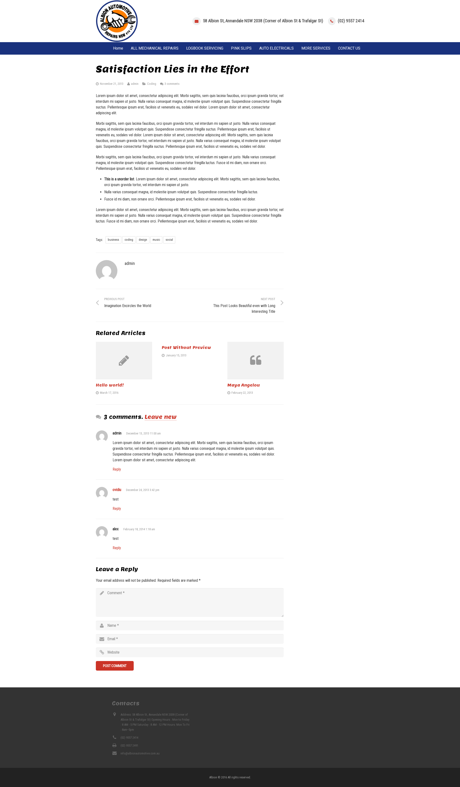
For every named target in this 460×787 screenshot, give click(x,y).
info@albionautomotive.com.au (140, 753)
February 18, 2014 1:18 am (139, 529)
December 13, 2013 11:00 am (143, 433)
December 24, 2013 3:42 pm (142, 490)
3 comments (172, 84)
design (143, 239)
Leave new (161, 416)
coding (129, 239)
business (113, 239)
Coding (151, 84)
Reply (117, 469)
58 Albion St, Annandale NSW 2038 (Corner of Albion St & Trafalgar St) (263, 20)
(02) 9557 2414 (351, 20)
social (169, 239)
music (156, 239)
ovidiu (117, 489)
